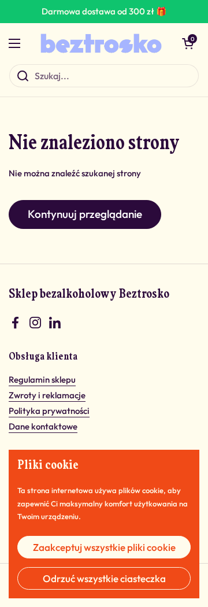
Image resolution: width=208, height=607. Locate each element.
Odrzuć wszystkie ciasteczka (104, 578)
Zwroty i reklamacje (47, 395)
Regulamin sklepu (42, 379)
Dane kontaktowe (43, 426)
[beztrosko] (101, 43)
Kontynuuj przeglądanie (85, 214)
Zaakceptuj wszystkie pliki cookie (104, 547)
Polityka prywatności (49, 410)
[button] (187, 43)
